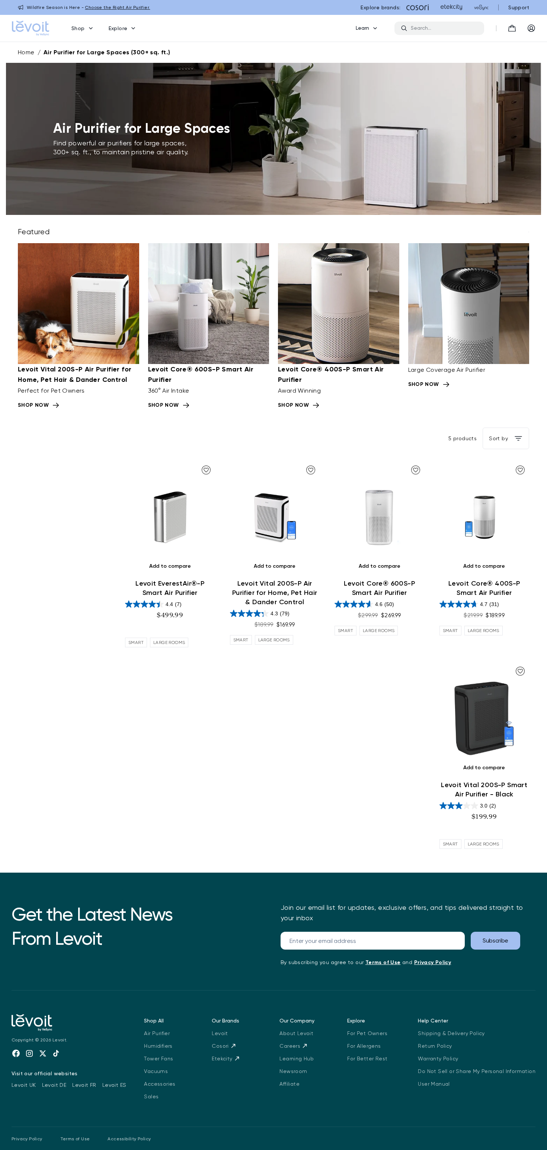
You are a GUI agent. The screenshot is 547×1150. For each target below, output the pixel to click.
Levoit (220, 1033)
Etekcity (222, 1059)
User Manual (434, 1084)
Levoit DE (54, 1085)
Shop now (33, 405)
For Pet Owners (367, 1033)
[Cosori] (417, 7)
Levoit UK (24, 1085)
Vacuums (156, 1071)
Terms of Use (75, 1138)
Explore (118, 28)
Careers (289, 1046)
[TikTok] (56, 1053)
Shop (78, 28)
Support (518, 7)
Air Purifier (157, 1033)
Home (26, 52)
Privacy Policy (27, 1138)
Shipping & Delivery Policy (451, 1033)
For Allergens (364, 1046)
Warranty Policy (438, 1059)
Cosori (220, 1046)
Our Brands (225, 1021)
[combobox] (444, 28)
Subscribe (495, 940)
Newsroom (293, 1071)
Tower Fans (158, 1059)
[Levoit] (69, 1022)
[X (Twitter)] (42, 1053)
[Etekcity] (451, 7)
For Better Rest (367, 1059)
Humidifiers (158, 1046)
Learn (362, 28)
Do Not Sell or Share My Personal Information (476, 1071)
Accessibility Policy (129, 1138)
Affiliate (289, 1084)
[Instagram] (29, 1053)
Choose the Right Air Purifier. (117, 7)
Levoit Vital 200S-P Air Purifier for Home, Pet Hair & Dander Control (274, 592)
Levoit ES (114, 1085)
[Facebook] (16, 1053)
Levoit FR (84, 1085)
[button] (512, 28)
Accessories (159, 1084)
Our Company (296, 1021)
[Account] (531, 28)
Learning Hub (296, 1059)
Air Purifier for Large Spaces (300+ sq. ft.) (107, 52)
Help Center (433, 1021)
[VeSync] (481, 7)
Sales (151, 1096)
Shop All (154, 1021)
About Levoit (296, 1033)
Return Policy (435, 1046)
